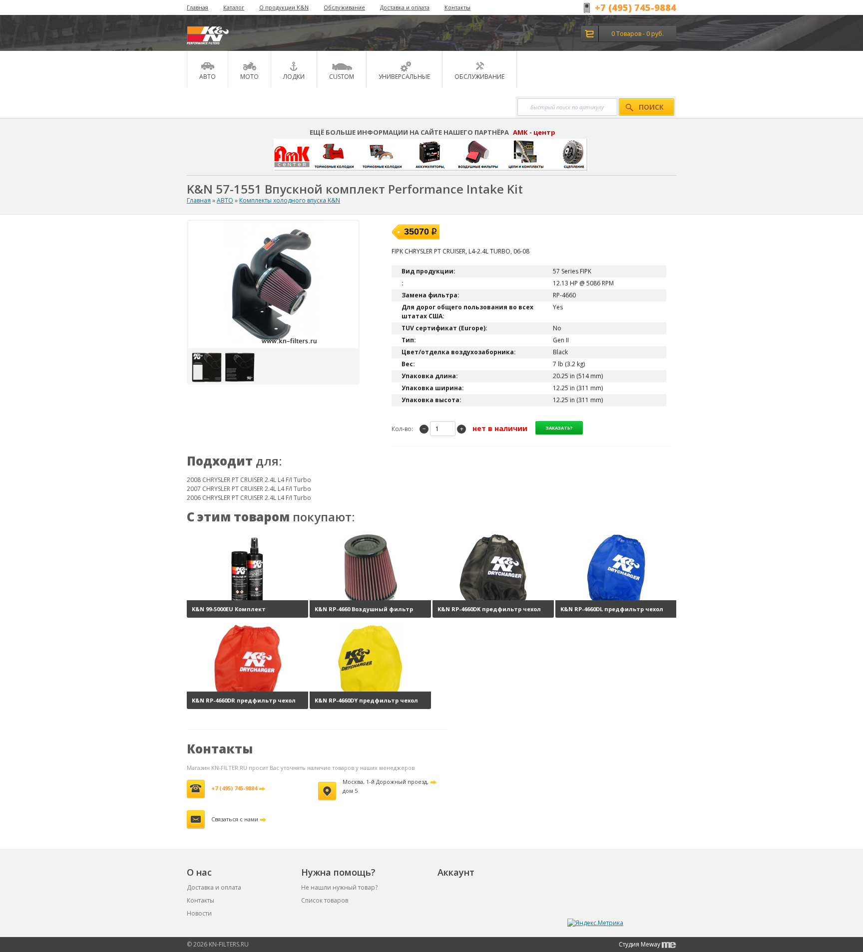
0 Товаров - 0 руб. (637, 33)
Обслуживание (344, 7)
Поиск (651, 107)
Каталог (233, 7)
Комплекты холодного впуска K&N (289, 200)
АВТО (225, 200)
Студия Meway (640, 944)
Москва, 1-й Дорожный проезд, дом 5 (386, 786)
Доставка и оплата (405, 7)
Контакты (457, 7)
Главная (197, 7)
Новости (199, 913)
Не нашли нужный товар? (339, 887)
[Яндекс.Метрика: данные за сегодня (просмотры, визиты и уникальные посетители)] (595, 923)
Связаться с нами (234, 819)
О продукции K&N (284, 7)
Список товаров (324, 900)
